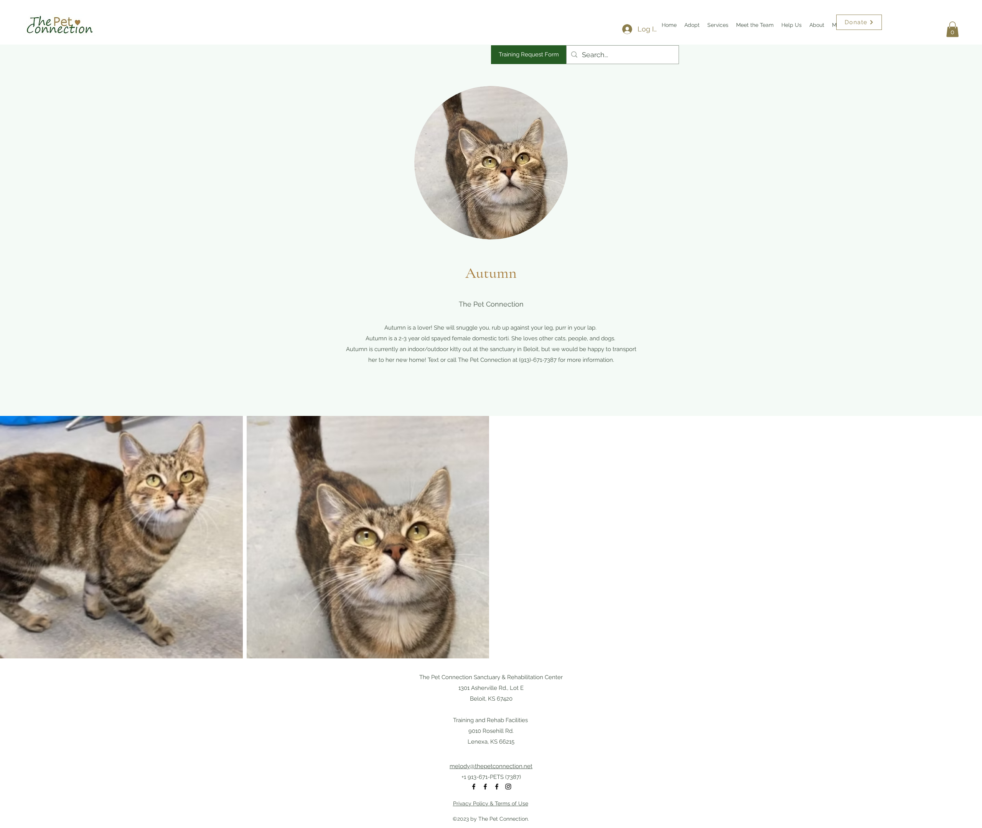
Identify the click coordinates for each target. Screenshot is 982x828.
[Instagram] (508, 786)
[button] (952, 29)
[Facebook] (474, 786)
